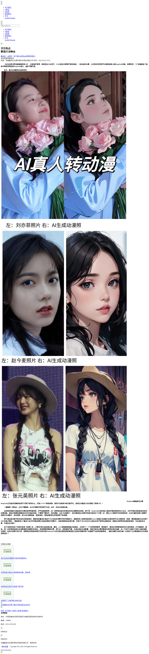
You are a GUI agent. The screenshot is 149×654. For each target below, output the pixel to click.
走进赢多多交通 (15, 605)
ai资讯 (7, 9)
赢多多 (3, 56)
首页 (2, 611)
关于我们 (8, 7)
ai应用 (7, 12)
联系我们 (8, 14)
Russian (12, 18)
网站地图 (5, 646)
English (7, 18)
